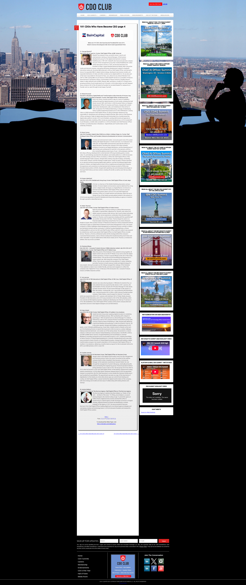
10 (115, 418)
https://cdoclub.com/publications (106, 423)
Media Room (165, 15)
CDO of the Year (150, 16)
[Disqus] (108, 459)
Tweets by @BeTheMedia (148, 412)
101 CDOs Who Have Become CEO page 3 (126, 433)
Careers (102, 16)
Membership (113, 15)
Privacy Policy (143, 546)
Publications (124, 15)
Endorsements (137, 15)
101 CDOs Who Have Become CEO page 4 (102, 26)
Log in (165, 4)
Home (82, 15)
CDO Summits (83, 559)
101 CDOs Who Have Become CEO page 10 (91, 433)
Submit (164, 540)
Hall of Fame (83, 574)
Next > (106, 416)
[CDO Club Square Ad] (123, 578)
